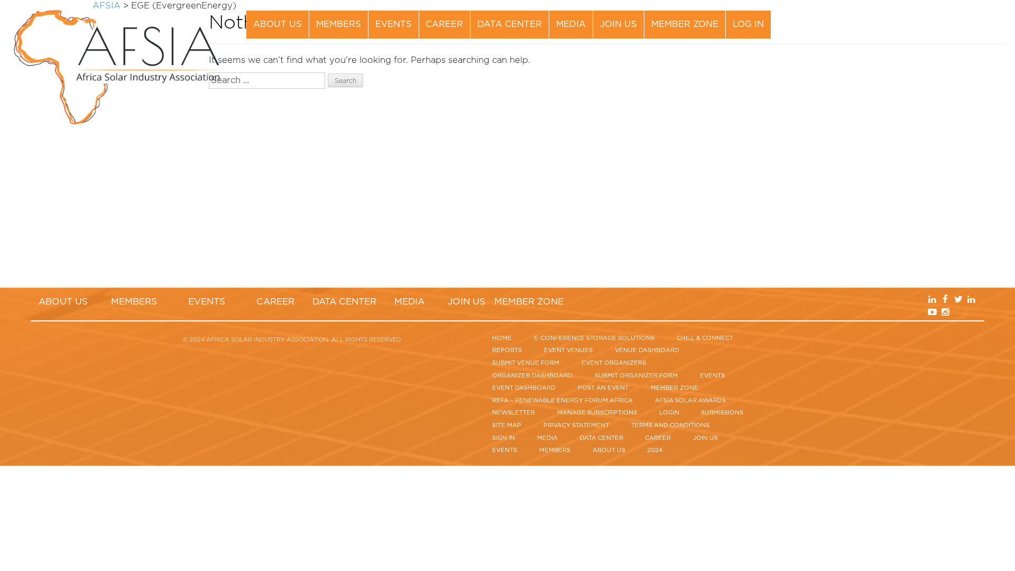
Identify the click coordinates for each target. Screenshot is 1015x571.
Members (338, 24)
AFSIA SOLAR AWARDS (690, 400)
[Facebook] (957, 17)
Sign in (503, 438)
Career (444, 24)
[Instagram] (957, 32)
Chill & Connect (705, 338)
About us (277, 24)
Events (393, 24)
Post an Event (603, 388)
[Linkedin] (946, 17)
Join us (618, 24)
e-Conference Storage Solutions (594, 338)
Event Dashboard (524, 388)
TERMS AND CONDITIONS (670, 425)
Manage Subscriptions (597, 413)
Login (669, 413)
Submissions (722, 413)
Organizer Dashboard (532, 376)
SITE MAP (506, 425)
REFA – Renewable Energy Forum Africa (562, 400)
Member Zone (684, 24)
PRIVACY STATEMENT (576, 425)
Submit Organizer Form (636, 376)
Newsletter (513, 413)
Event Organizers (614, 363)
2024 (655, 450)
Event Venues (568, 350)
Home (502, 338)
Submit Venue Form (525, 363)
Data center (509, 24)
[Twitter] (969, 17)
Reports (507, 350)
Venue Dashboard (647, 350)
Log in (748, 24)
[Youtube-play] (946, 32)
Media (571, 24)
